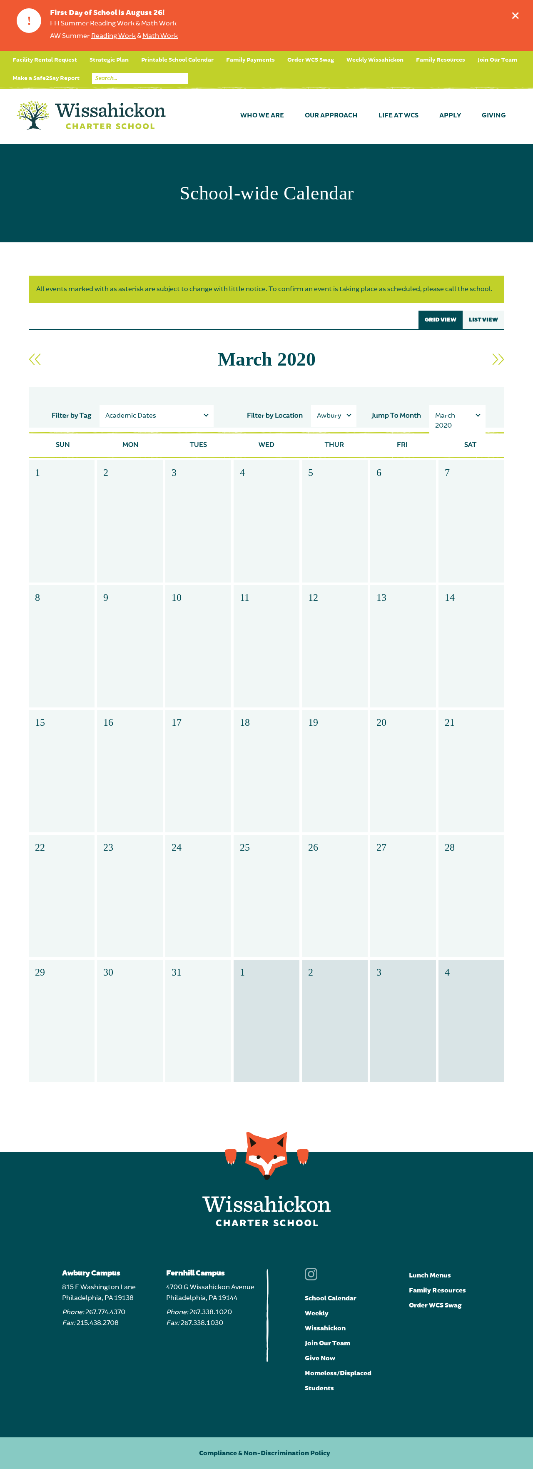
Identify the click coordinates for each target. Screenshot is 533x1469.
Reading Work (112, 23)
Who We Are (262, 115)
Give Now (320, 1358)
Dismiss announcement (515, 15)
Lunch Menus (430, 1275)
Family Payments (250, 60)
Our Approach (331, 115)
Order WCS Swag (310, 60)
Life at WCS (398, 115)
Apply (450, 115)
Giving (494, 115)
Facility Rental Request (44, 60)
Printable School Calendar (177, 60)
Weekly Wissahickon (374, 60)
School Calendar (330, 1298)
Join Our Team (498, 60)
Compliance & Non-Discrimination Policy (264, 1453)
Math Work (159, 23)
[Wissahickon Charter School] (91, 115)
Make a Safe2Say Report (46, 78)
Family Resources (440, 60)
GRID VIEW (440, 320)
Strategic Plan (109, 60)
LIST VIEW (483, 320)
